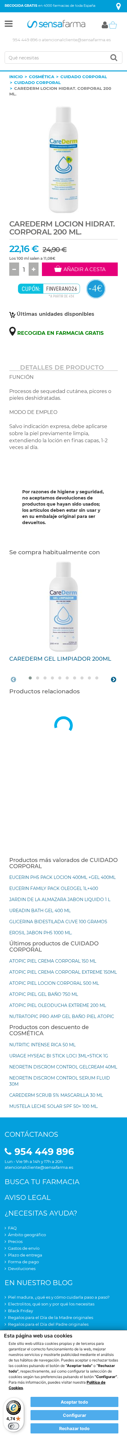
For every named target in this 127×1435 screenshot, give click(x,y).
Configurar (74, 1415)
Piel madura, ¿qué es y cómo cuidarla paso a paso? (58, 1297)
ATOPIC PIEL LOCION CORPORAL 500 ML (54, 983)
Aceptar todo (74, 1402)
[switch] (13, 1426)
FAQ (12, 1227)
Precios (15, 1241)
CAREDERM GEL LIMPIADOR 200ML (60, 658)
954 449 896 (25, 39)
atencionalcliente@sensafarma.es (76, 39)
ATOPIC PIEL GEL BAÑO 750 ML (43, 994)
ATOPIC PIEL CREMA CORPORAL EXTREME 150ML (63, 972)
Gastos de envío (23, 1248)
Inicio (16, 76)
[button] (9, 25)
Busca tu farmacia (42, 1182)
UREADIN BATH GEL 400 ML (40, 910)
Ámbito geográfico (27, 1234)
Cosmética (41, 76)
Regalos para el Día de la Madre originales (50, 1317)
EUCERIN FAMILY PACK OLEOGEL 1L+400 (53, 888)
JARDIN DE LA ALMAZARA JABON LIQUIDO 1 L (59, 899)
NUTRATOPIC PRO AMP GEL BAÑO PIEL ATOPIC (61, 1016)
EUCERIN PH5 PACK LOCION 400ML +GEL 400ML (62, 877)
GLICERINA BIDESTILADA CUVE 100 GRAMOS (58, 921)
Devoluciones (21, 1268)
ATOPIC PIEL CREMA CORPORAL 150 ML (52, 961)
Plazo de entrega (25, 1255)
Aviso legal (28, 1197)
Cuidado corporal (83, 76)
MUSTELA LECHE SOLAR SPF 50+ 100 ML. (53, 1106)
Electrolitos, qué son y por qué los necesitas (51, 1303)
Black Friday (20, 1310)
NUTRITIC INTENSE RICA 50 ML (42, 1045)
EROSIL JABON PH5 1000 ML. (40, 933)
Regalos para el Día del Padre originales (48, 1324)
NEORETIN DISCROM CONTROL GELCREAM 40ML (63, 1067)
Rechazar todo (74, 1428)
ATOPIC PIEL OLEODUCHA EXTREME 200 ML (57, 1005)
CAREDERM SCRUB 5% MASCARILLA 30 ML (56, 1095)
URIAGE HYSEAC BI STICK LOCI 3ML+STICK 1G (58, 1056)
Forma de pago (23, 1261)
